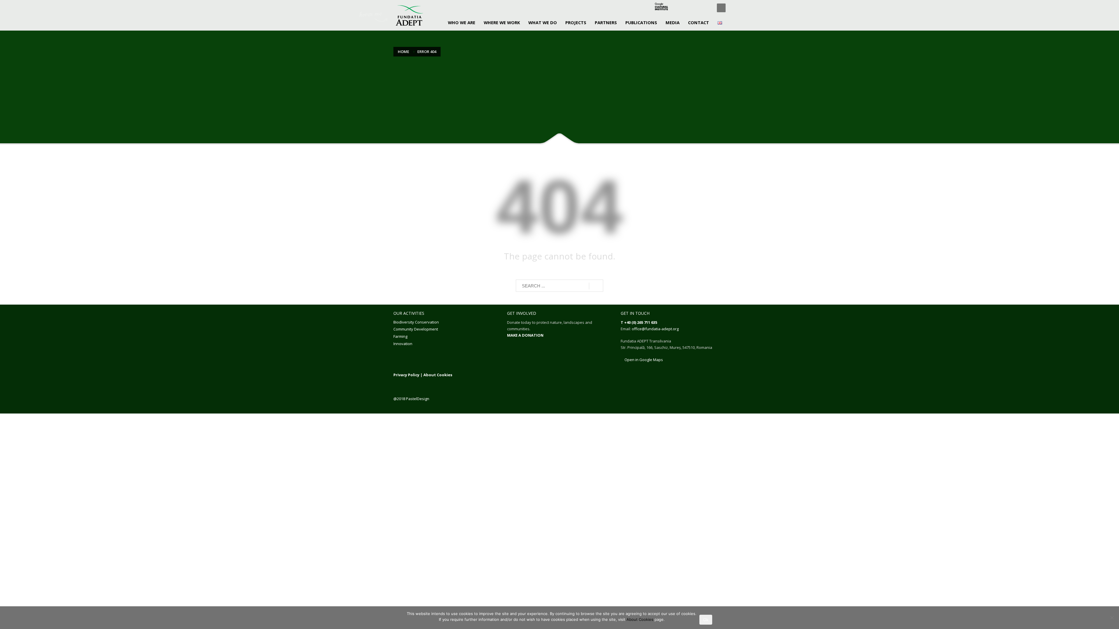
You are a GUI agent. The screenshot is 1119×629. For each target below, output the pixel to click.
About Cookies (437, 374)
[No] (1112, 618)
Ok (705, 619)
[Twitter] (689, 7)
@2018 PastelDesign (411, 398)
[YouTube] (706, 7)
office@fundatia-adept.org (655, 328)
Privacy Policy (406, 374)
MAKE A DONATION (525, 335)
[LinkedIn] (698, 7)
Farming (400, 336)
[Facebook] (680, 7)
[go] (596, 286)
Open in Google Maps (643, 359)
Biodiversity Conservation (416, 322)
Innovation (402, 343)
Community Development (415, 329)
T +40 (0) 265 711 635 (639, 322)
